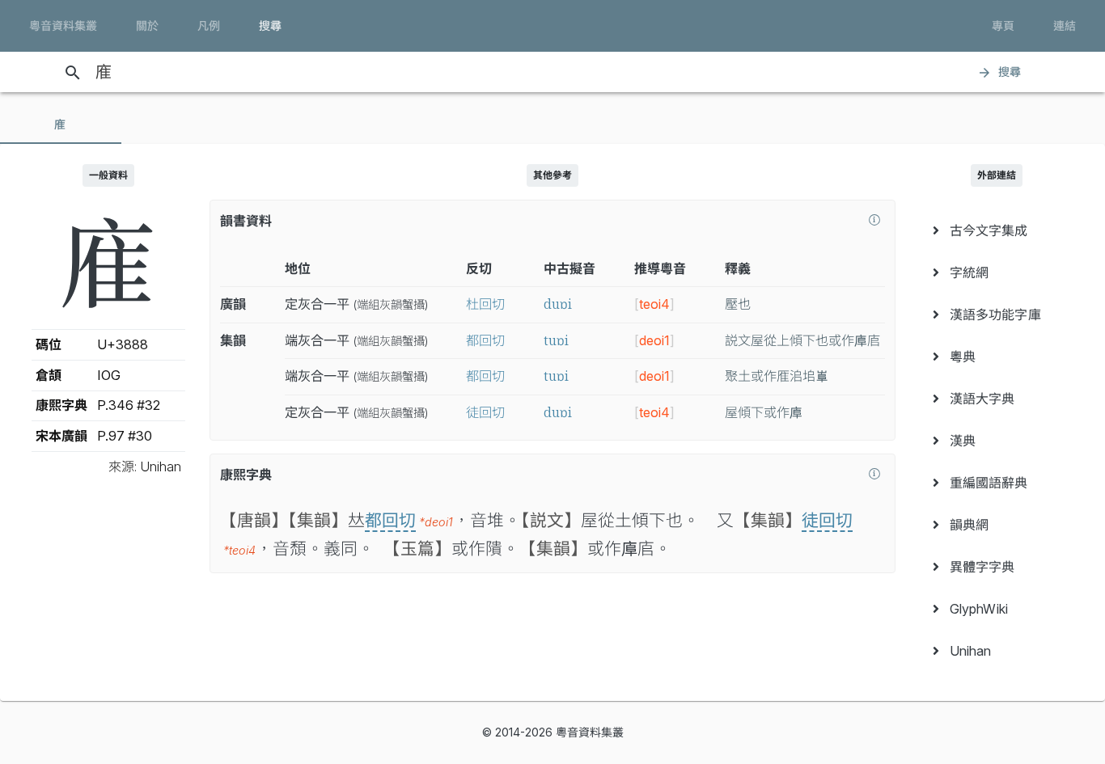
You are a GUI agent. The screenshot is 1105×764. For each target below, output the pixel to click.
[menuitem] (997, 230)
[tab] (60, 124)
